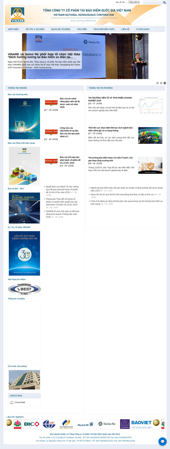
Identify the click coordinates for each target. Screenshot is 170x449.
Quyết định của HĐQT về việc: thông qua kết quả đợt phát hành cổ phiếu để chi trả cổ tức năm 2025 (62, 190)
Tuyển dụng (142, 29)
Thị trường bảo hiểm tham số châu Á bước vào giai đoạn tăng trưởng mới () (110, 161)
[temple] (85, 56)
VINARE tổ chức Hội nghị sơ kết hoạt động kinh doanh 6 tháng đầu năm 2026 (62, 214)
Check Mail (20, 402)
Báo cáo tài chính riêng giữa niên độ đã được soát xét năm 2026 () (62, 104)
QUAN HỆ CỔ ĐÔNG (60, 29)
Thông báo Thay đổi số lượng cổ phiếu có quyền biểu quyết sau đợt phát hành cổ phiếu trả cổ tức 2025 (61, 202)
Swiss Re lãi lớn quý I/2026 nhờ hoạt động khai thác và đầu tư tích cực (122, 194)
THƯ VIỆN (82, 29)
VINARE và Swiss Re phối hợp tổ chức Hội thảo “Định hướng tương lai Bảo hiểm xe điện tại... (44, 56)
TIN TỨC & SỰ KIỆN (35, 29)
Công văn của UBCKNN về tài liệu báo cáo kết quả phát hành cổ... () (62, 133)
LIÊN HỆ (125, 29)
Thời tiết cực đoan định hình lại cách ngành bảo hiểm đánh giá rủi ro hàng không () (110, 131)
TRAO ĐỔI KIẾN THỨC (104, 29)
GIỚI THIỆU (13, 29)
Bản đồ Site (120, 2)
